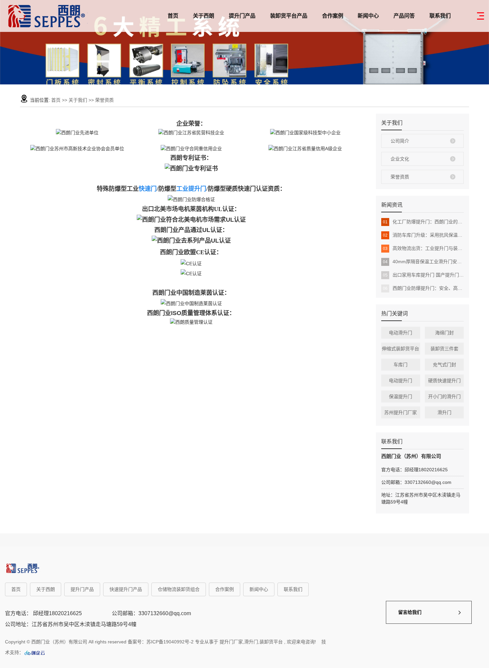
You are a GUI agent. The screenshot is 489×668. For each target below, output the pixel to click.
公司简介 (400, 141)
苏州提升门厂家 (400, 412)
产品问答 (404, 16)
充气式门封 (444, 364)
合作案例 (332, 16)
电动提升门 (400, 380)
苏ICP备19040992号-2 (170, 641)
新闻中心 (368, 16)
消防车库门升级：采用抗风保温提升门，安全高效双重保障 (423, 235)
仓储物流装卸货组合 (179, 589)
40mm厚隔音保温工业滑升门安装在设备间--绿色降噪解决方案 (423, 261)
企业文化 (400, 159)
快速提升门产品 (125, 589)
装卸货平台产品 (288, 16)
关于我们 (78, 100)
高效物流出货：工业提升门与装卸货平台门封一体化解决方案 (423, 248)
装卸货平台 (271, 641)
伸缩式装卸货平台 (400, 348)
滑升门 (444, 412)
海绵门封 (444, 332)
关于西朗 (203, 16)
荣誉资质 (400, 176)
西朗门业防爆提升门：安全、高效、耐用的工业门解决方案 (423, 288)
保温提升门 (400, 396)
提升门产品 (242, 16)
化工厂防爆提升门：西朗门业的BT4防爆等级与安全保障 (423, 221)
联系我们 (440, 16)
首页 (173, 16)
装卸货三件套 (444, 348)
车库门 (401, 364)
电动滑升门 (400, 332)
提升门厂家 (231, 641)
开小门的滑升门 (444, 396)
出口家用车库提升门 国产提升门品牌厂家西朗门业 (423, 275)
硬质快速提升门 (444, 380)
